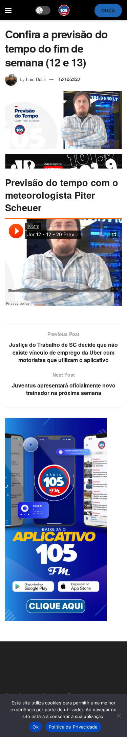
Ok (36, 727)
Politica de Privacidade (73, 727)
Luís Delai (36, 79)
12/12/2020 (69, 79)
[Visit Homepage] (64, 10)
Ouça (108, 10)
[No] (118, 715)
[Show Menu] (8, 10)
